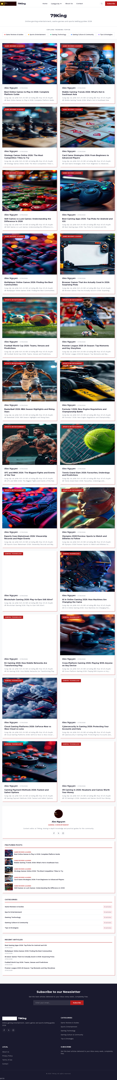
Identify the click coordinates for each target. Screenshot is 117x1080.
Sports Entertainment (38, 34)
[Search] (102, 4)
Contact (79, 3)
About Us (69, 3)
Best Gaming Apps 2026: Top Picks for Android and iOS (26, 945)
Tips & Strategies (106, 34)
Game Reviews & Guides (14, 34)
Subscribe (111, 3)
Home (45, 3)
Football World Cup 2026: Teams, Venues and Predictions (26, 962)
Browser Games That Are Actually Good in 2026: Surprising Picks (29, 957)
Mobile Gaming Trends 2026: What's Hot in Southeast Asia (36, 862)
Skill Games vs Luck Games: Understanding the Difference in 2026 (39, 888)
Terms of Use (7, 1060)
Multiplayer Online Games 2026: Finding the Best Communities (28, 951)
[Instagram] (63, 833)
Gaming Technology (59, 34)
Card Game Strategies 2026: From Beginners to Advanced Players (39, 879)
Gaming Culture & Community (83, 34)
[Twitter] (58, 833)
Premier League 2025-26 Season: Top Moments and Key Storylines (30, 968)
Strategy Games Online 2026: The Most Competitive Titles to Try (38, 871)
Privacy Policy (7, 1056)
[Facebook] (54, 833)
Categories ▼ (56, 4)
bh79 (2, 1078)
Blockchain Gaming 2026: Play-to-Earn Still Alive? (28, 599)
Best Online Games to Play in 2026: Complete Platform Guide (37, 854)
